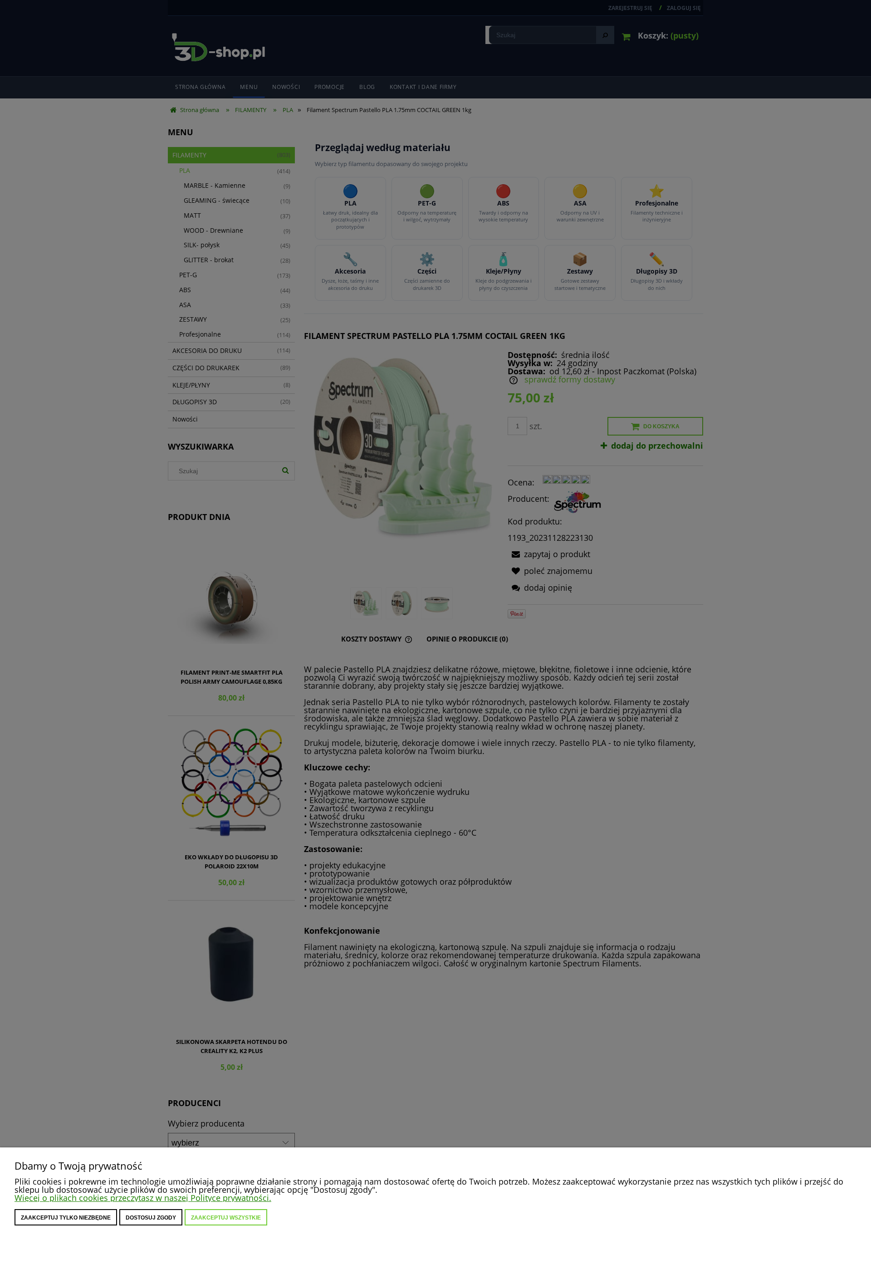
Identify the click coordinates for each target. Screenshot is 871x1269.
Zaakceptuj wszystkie (226, 1218)
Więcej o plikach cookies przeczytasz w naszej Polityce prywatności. (143, 1197)
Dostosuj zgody (151, 1218)
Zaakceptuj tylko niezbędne (66, 1218)
